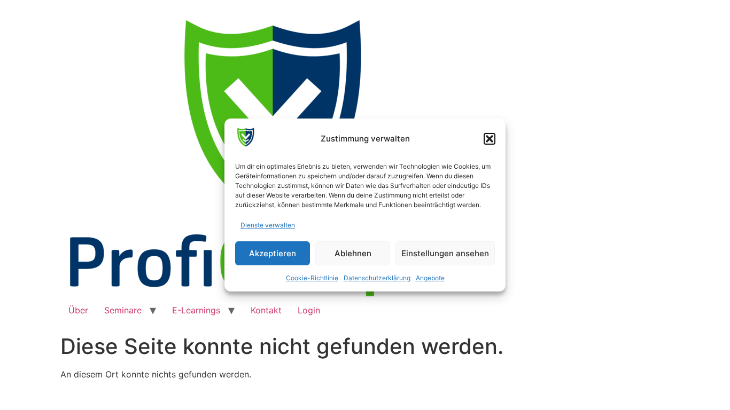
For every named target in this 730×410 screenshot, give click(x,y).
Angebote (430, 278)
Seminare (123, 310)
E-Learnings (196, 310)
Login (309, 310)
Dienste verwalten (267, 225)
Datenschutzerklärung (377, 278)
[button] (489, 138)
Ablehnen (353, 253)
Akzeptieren (272, 253)
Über (78, 310)
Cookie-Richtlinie (312, 278)
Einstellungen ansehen (445, 253)
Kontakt (266, 310)
